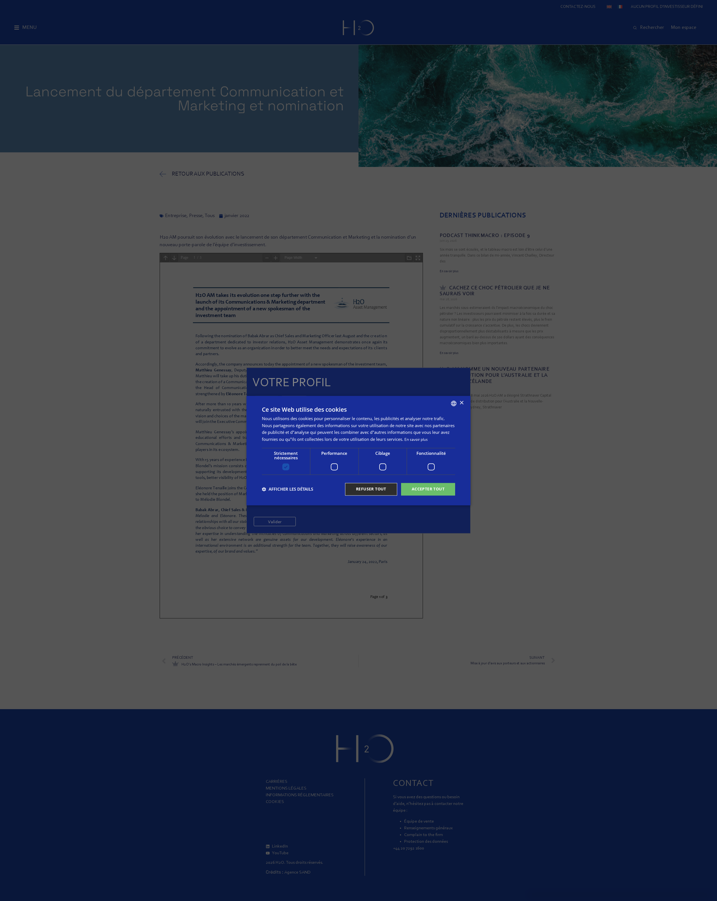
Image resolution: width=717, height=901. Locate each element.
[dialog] (358, 450)
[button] (287, 489)
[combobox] (454, 403)
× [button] (461, 403)
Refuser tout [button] (371, 489)
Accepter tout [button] (428, 489)
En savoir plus (416, 440)
